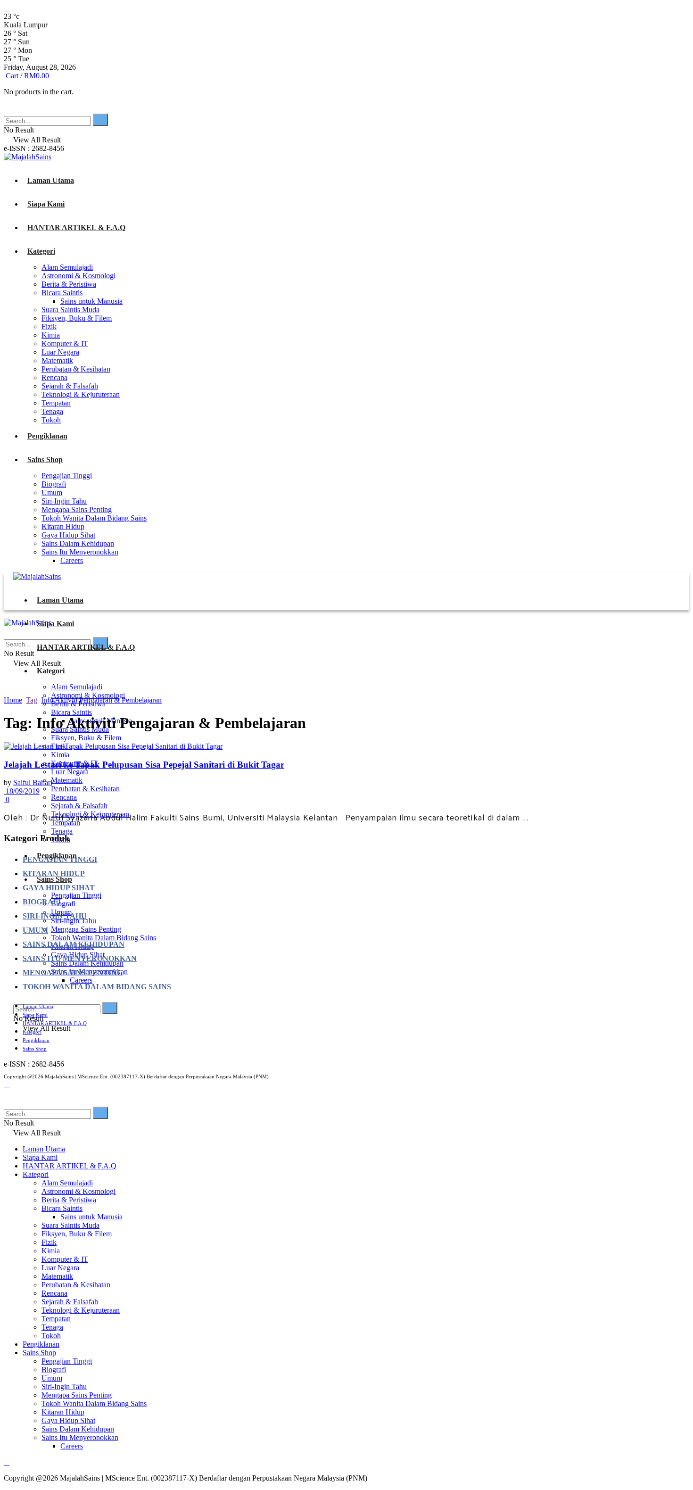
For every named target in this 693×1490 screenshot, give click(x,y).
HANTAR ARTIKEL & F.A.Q (76, 228)
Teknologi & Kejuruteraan (80, 394)
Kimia (50, 335)
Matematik (57, 360)
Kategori (41, 251)
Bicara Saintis (61, 293)
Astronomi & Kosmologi (78, 276)
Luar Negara (60, 352)
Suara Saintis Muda (70, 310)
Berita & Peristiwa (68, 284)
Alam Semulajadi (67, 267)
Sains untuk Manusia (91, 301)
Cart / (27, 76)
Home (13, 700)
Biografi (53, 484)
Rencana (54, 377)
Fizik (49, 327)
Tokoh (51, 420)
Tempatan (56, 403)
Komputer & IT (64, 343)
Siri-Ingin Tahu (64, 501)
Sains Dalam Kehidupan (77, 543)
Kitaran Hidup (62, 526)
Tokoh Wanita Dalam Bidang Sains (94, 518)
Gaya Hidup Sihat (68, 535)
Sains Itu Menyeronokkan (79, 552)
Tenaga (52, 411)
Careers (71, 560)
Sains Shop (45, 459)
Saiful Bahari (32, 782)
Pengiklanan (47, 436)
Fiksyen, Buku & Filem (76, 318)
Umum (51, 492)
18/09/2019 (22, 791)
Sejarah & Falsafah (69, 386)
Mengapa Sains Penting (76, 509)
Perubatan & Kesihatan (75, 369)
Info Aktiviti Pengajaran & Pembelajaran (101, 700)
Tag (31, 700)
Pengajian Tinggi (66, 476)
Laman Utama (50, 180)
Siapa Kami (46, 204)
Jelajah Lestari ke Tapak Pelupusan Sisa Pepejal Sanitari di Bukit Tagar (144, 765)
